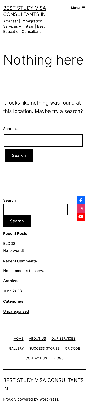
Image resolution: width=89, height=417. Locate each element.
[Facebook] (81, 200)
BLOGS (9, 243)
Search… (11, 129)
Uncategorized (16, 311)
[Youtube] (81, 217)
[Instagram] (81, 208)
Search (9, 200)
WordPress (48, 399)
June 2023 (12, 291)
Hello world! (13, 250)
